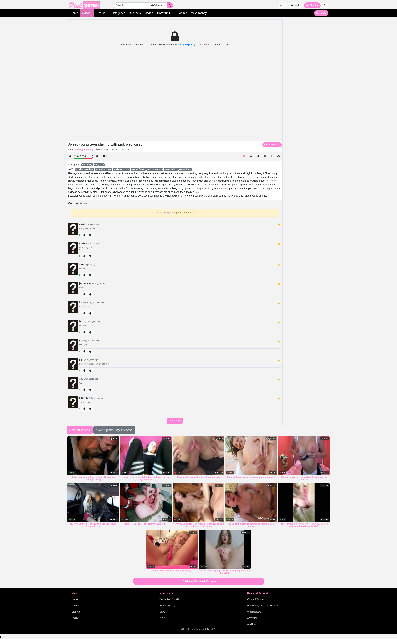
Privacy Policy (167, 605)
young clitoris (185, 169)
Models (148, 13)
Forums (182, 13)
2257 (162, 618)
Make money (199, 13)
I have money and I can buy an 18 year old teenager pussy (93, 478)
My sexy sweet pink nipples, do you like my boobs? (304, 478)
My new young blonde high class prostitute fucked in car (93, 525)
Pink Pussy (87, 165)
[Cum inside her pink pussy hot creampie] (198, 455)
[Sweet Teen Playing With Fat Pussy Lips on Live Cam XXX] (225, 549)
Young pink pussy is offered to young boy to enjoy (251, 525)
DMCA (163, 611)
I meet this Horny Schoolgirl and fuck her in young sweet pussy (146, 478)
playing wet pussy (121, 169)
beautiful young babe (84, 169)
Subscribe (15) (272, 144)
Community (164, 13)
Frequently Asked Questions (262, 605)
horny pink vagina (103, 169)
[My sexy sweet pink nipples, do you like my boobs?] (304, 455)
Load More (175, 420)
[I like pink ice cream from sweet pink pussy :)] (251, 455)
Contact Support (256, 599)
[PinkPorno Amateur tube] (87, 5)
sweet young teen (155, 169)
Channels (135, 13)
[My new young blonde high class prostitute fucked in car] (93, 502)
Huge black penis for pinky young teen (145, 524)
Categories (118, 13)
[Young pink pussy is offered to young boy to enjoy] (251, 502)
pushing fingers (138, 169)
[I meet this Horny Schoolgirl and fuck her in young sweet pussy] (146, 455)
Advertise (252, 618)
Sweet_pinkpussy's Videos (114, 430)
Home (74, 13)
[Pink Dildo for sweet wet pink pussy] (172, 549)
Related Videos (79, 430)
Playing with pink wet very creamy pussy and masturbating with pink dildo (304, 525)
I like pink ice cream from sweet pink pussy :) (251, 477)
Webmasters (254, 611)
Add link (251, 624)
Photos (101, 13)
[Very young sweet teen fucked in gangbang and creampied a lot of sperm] (198, 502)
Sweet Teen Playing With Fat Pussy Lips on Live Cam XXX (224, 571)
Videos (86, 13)
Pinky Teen (99, 165)
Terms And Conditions (171, 599)
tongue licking (171, 169)
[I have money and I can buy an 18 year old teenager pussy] (93, 455)
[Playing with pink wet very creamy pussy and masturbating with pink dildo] (304, 502)
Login (296, 5)
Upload (322, 13)
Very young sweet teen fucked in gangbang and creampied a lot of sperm (198, 525)
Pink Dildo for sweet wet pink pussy (172, 570)
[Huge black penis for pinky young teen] (146, 502)
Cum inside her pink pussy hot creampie (198, 477)
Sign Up (314, 5)
